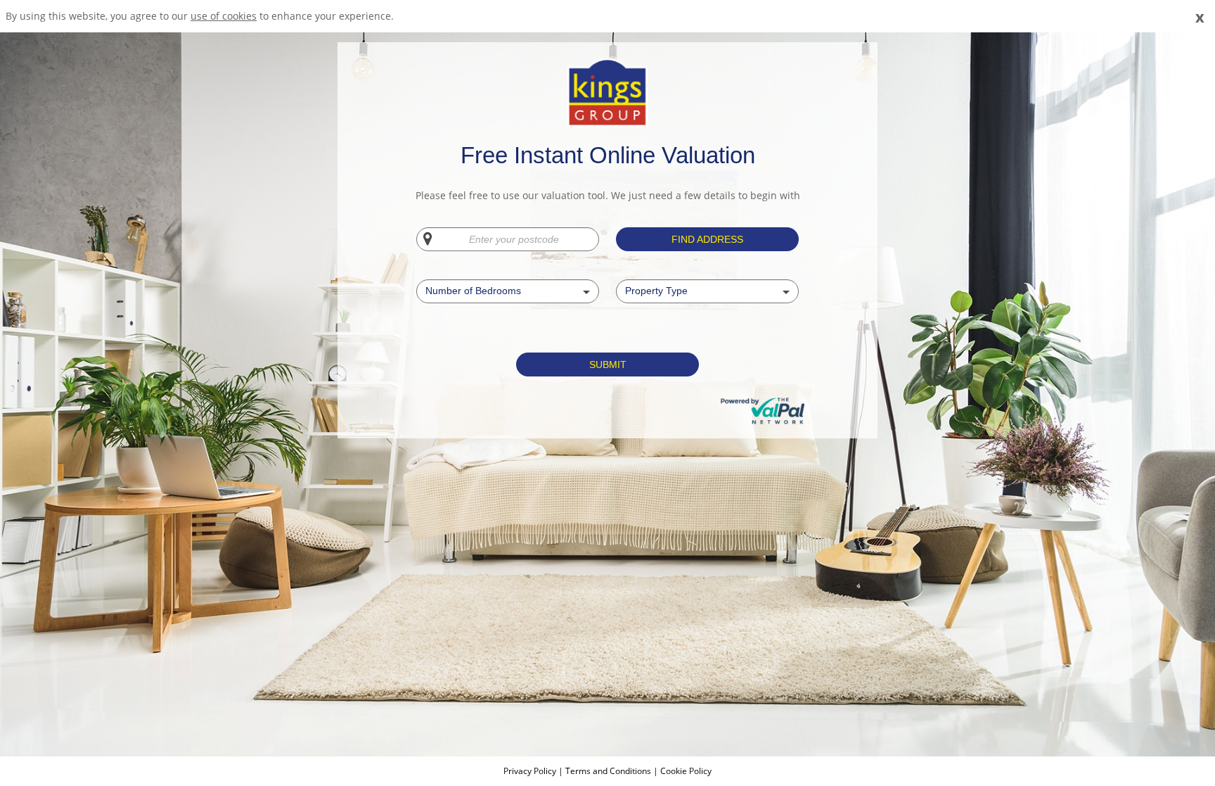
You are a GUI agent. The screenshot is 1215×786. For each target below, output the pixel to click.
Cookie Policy (686, 771)
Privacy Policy (530, 771)
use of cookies (224, 16)
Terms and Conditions (608, 771)
